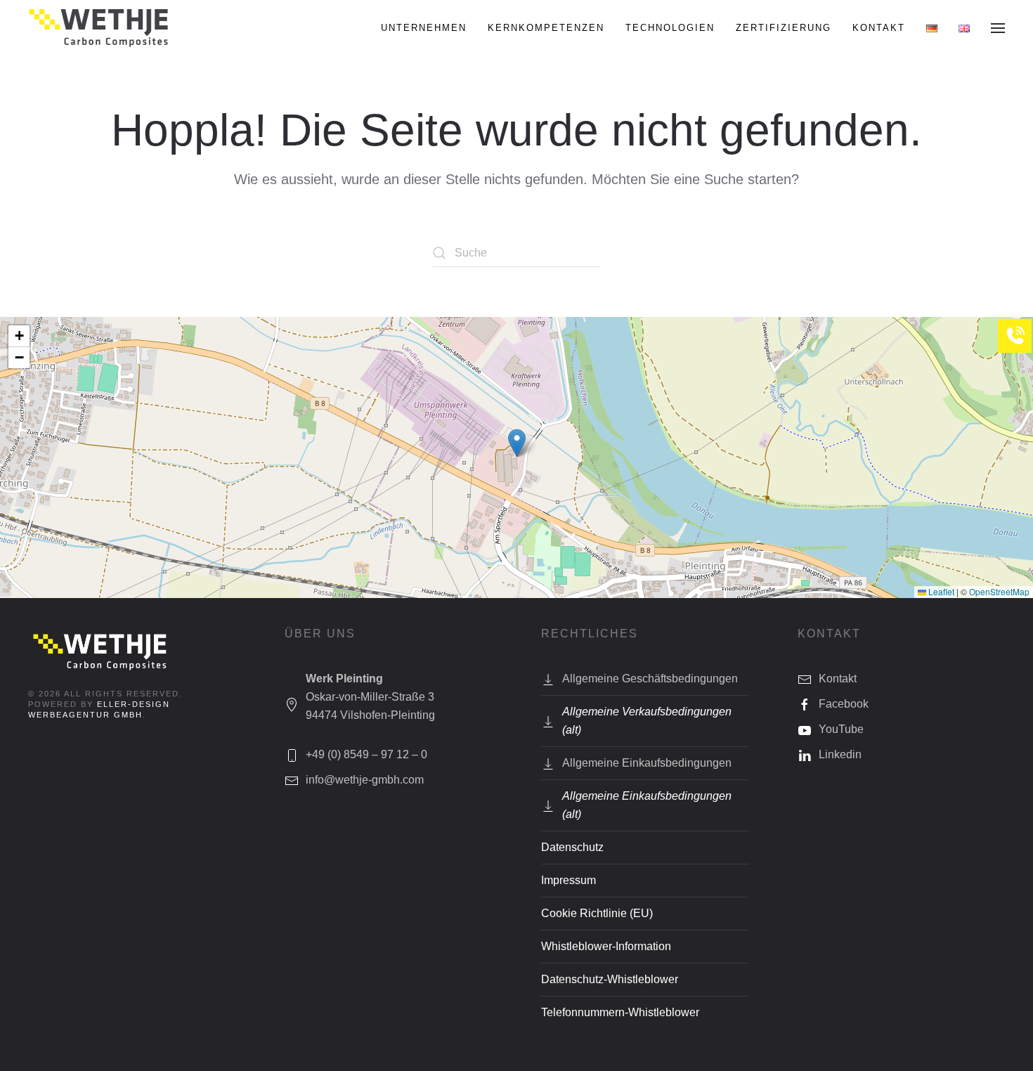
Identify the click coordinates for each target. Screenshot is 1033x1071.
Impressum (568, 880)
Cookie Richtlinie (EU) (597, 913)
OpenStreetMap (999, 591)
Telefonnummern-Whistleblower (620, 1012)
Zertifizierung (783, 27)
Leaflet (940, 591)
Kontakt (878, 27)
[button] (998, 28)
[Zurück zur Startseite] (100, 28)
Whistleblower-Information (606, 946)
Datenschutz (572, 847)
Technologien (670, 27)
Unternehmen (424, 27)
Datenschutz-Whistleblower (609, 979)
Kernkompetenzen (546, 27)
